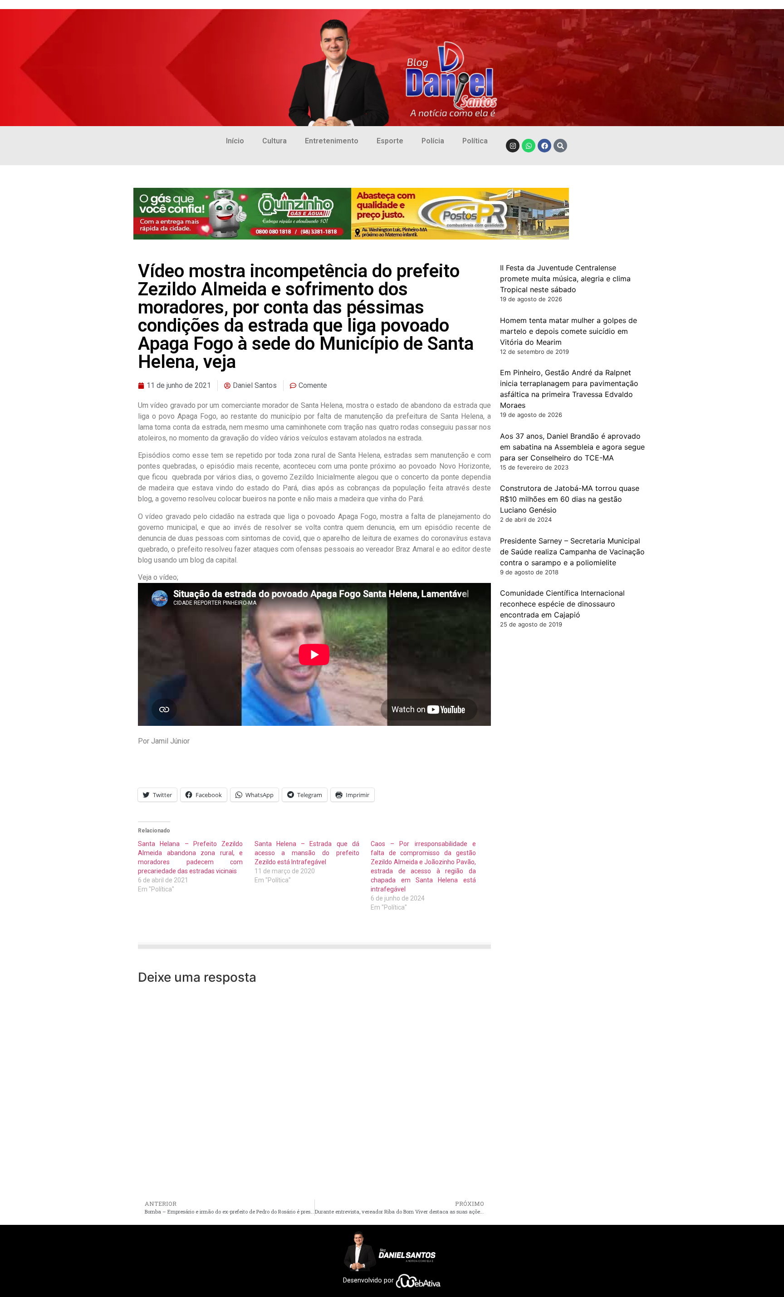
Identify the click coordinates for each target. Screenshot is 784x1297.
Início (235, 141)
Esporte (390, 141)
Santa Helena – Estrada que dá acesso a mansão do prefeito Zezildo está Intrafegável (307, 853)
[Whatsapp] (528, 145)
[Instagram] (512, 145)
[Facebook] (544, 145)
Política (475, 141)
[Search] (560, 145)
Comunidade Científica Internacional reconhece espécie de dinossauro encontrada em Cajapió (562, 603)
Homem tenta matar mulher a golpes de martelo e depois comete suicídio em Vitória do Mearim (568, 331)
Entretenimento (331, 141)
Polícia (432, 141)
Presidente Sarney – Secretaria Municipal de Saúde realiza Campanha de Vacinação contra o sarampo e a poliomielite (572, 551)
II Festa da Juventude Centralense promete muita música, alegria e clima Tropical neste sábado (565, 278)
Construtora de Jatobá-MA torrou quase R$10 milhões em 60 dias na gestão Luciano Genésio (569, 499)
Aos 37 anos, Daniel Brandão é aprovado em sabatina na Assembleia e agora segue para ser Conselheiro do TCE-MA (572, 446)
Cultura (274, 141)
